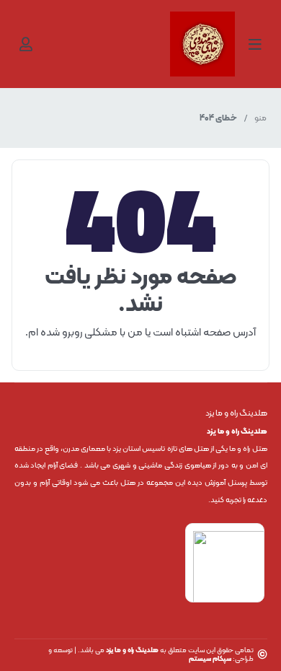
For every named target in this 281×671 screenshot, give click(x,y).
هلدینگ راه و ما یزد (132, 650)
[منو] (255, 44)
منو (260, 118)
